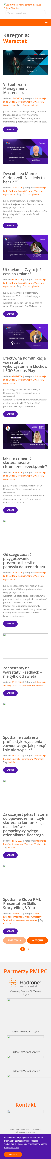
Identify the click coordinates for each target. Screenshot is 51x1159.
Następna (37, 940)
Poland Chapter (25, 101)
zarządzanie (33, 105)
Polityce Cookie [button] (11, 1147)
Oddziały (13, 101)
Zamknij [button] (13, 1154)
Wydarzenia (9, 105)
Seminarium (27, 759)
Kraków (7, 759)
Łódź (5, 101)
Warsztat (38, 101)
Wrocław (26, 685)
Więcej (10, 129)
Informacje (40, 98)
